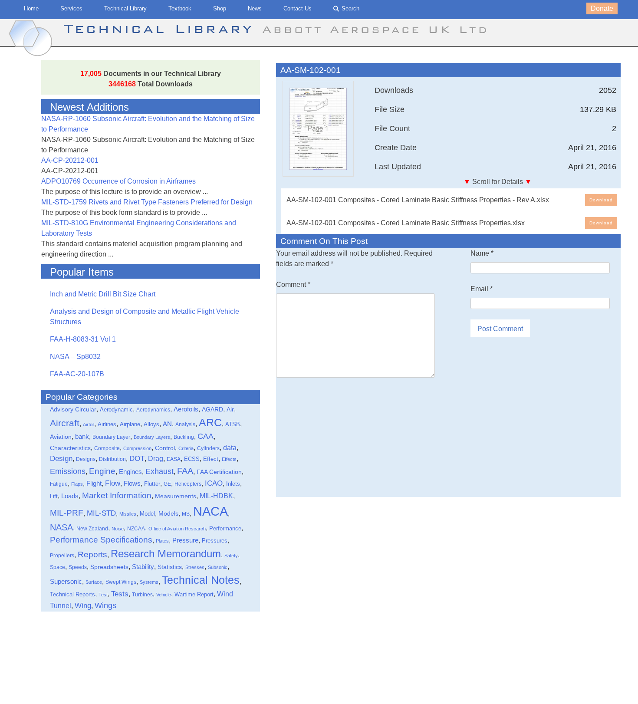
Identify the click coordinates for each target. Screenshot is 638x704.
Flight (94, 483)
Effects (229, 459)
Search (350, 8)
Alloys (151, 424)
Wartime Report (194, 594)
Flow (112, 483)
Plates (162, 540)
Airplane (130, 424)
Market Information (116, 495)
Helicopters (187, 484)
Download (601, 199)
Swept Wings (120, 582)
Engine (102, 471)
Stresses (194, 567)
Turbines (142, 594)
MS (186, 513)
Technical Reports (72, 595)
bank (82, 436)
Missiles (127, 513)
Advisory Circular (73, 409)
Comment (293, 284)
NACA (210, 511)
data (230, 447)
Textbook (179, 8)
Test (103, 594)
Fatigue (59, 484)
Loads (70, 496)
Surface (94, 582)
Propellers (62, 556)
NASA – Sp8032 (75, 356)
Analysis (185, 424)
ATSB (232, 424)
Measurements (175, 496)
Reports (92, 554)
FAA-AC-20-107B (77, 374)
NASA (61, 527)
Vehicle (163, 594)
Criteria (186, 448)
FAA (185, 471)
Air (230, 409)
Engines (130, 471)
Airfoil (88, 424)
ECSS (192, 459)
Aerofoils (186, 409)
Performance (225, 528)
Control (165, 447)
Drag (155, 458)
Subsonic (217, 567)
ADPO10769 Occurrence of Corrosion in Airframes (118, 181)
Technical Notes (201, 580)
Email (481, 289)
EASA (174, 459)
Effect (210, 459)
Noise (118, 528)
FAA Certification (219, 471)
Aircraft (64, 423)
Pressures (214, 541)
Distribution (112, 459)
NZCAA (136, 529)
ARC (210, 422)
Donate (602, 8)
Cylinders (208, 448)
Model (147, 513)
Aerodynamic (116, 410)
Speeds (78, 567)
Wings (105, 605)
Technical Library (125, 8)
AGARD (212, 409)
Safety (231, 555)
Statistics (170, 567)
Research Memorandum (166, 553)
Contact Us (297, 8)
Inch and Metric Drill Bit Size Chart (102, 294)
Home (31, 8)
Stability (143, 566)
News (255, 8)
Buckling (184, 437)
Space (57, 567)
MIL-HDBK (216, 496)
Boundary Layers (152, 437)
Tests (119, 594)
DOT (137, 458)
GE (167, 484)
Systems (149, 582)
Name (481, 253)
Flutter (152, 483)
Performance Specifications (101, 539)
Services (71, 8)
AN (167, 424)
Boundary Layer (111, 437)
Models (168, 513)
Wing (83, 606)
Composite (107, 448)
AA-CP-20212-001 (70, 160)
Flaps (77, 484)
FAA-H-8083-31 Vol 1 (83, 339)
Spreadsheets (109, 566)
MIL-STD (101, 513)
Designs (85, 459)
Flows (132, 483)
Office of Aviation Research (177, 528)
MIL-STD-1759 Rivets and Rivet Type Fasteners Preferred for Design (147, 202)
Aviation (61, 437)
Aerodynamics (153, 409)
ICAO (214, 483)
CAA (205, 436)
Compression (137, 448)
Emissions (68, 471)
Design (61, 458)
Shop (219, 8)
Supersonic (66, 581)
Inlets (233, 483)
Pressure (185, 540)
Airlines (107, 424)
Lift (54, 496)
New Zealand (92, 529)
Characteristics (70, 447)
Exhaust (159, 471)
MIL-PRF (66, 512)
